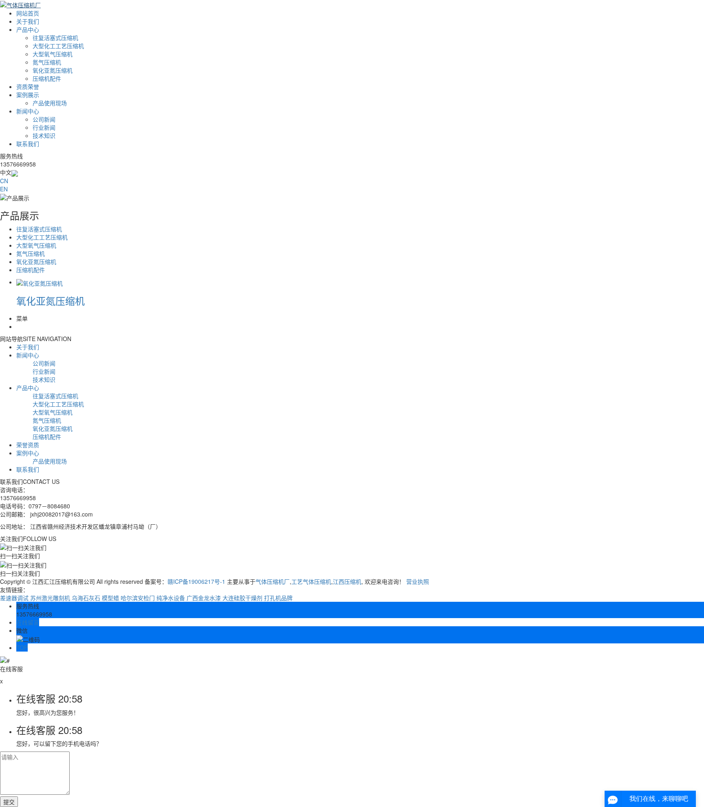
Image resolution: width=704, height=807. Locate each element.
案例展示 (27, 95)
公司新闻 (44, 119)
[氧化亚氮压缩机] (39, 282)
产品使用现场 (50, 103)
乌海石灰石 (86, 598)
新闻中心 (27, 111)
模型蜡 (110, 598)
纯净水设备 (170, 598)
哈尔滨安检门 (138, 598)
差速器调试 (14, 598)
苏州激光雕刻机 (50, 598)
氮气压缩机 (47, 62)
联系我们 (27, 144)
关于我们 (27, 21)
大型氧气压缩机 (53, 54)
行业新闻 (44, 127)
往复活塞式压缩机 (55, 37)
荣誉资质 (27, 445)
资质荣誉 (27, 86)
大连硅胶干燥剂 (242, 598)
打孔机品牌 (278, 598)
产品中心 (27, 29)
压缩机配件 (47, 78)
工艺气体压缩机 (311, 581)
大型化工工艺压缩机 (58, 46)
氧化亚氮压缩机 (53, 70)
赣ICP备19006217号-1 (196, 581)
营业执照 (417, 581)
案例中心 (27, 453)
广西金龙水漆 (204, 598)
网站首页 (27, 13)
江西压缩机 (347, 581)
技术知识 (44, 135)
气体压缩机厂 (272, 581)
